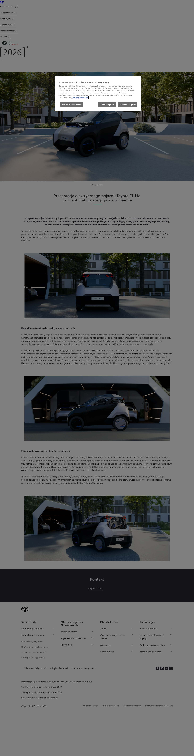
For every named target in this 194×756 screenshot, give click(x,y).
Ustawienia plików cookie (71, 104)
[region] (98, 93)
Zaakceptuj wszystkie (128, 104)
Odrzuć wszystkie (107, 104)
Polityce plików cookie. (80, 97)
